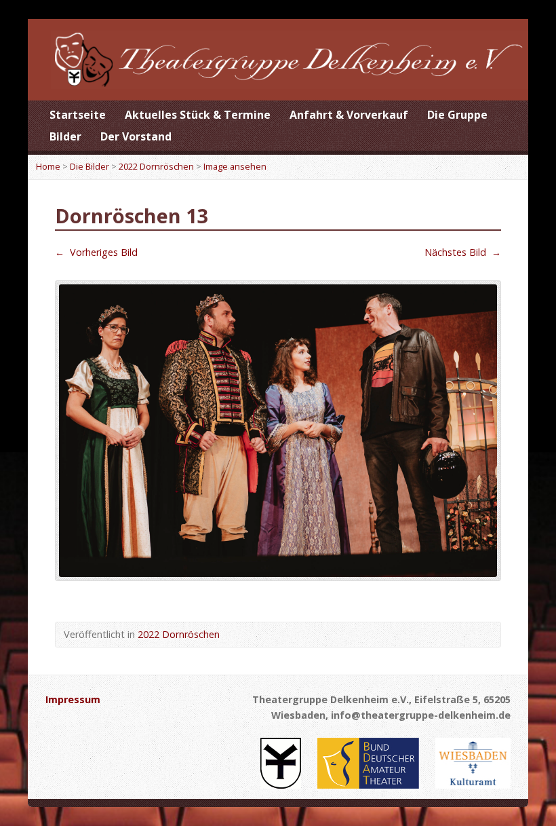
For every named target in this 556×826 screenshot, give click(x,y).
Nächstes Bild (462, 252)
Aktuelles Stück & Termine (198, 114)
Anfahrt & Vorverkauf (349, 114)
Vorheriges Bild (96, 252)
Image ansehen (234, 166)
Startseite (77, 114)
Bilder (65, 136)
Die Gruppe (457, 114)
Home (48, 166)
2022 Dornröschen (156, 166)
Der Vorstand (136, 136)
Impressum (72, 699)
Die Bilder (89, 166)
